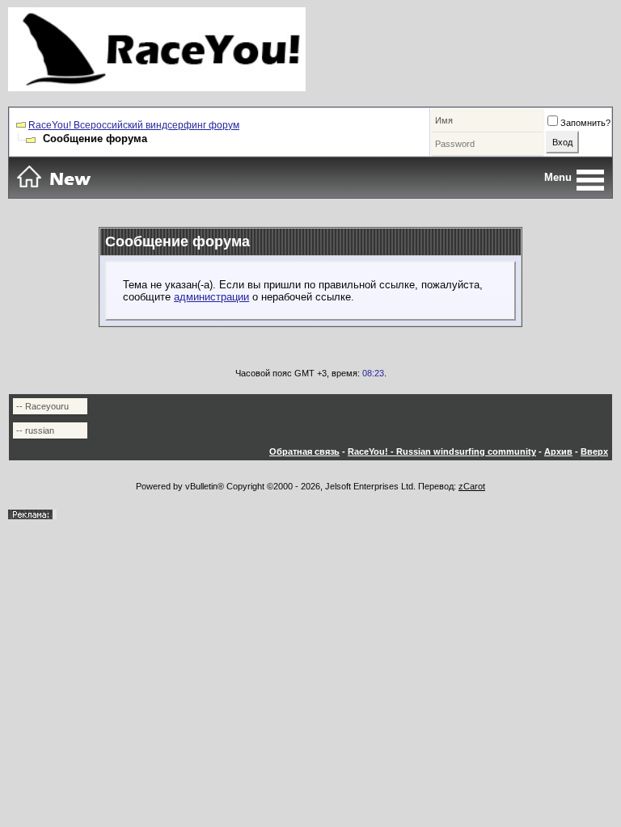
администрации (211, 297)
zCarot (471, 486)
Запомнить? (585, 123)
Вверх (594, 451)
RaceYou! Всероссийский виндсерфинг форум (133, 125)
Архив (558, 451)
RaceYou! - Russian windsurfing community (442, 451)
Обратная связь (304, 451)
